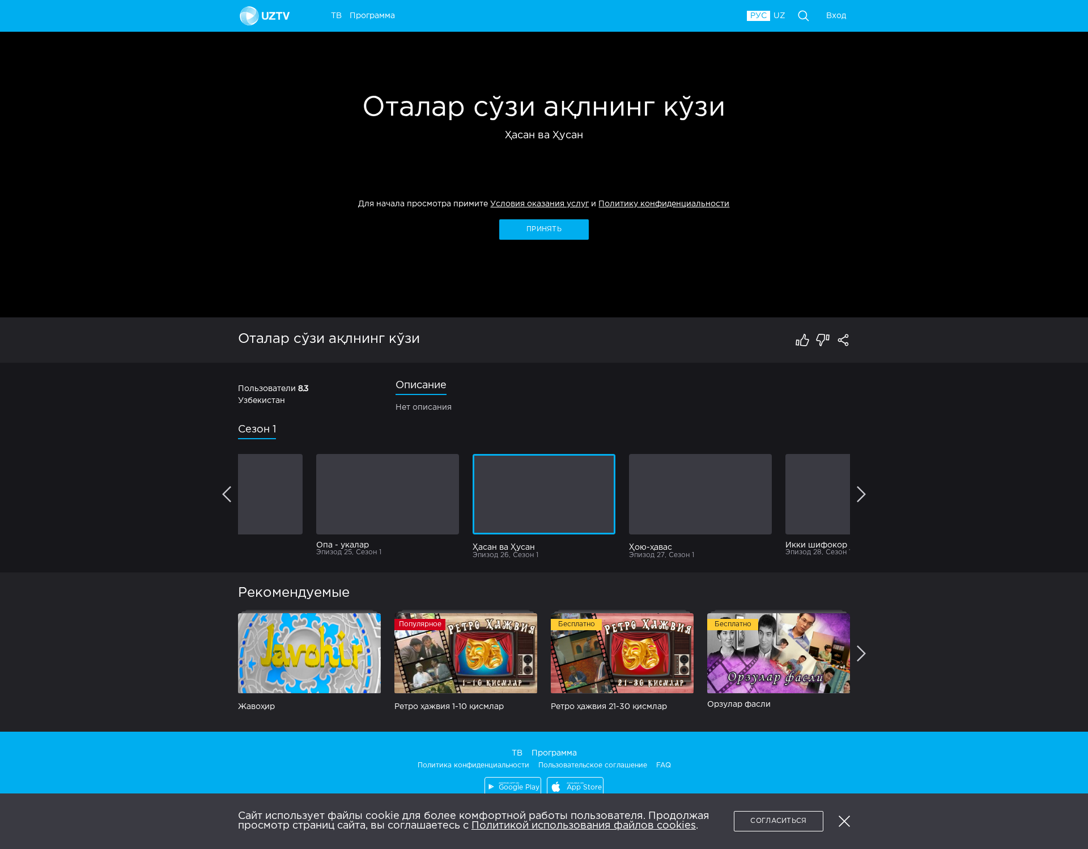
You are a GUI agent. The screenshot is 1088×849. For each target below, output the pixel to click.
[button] (844, 821)
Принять (544, 229)
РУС (758, 15)
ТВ (517, 753)
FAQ (663, 765)
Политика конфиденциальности (473, 765)
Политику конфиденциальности (663, 204)
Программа (554, 753)
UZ (779, 15)
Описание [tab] (421, 385)
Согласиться (778, 821)
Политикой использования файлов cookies (583, 825)
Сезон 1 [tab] (257, 429)
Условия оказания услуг (539, 204)
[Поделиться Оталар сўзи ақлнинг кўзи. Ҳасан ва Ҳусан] (843, 340)
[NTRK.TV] (266, 16)
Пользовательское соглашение (592, 765)
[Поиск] (803, 16)
